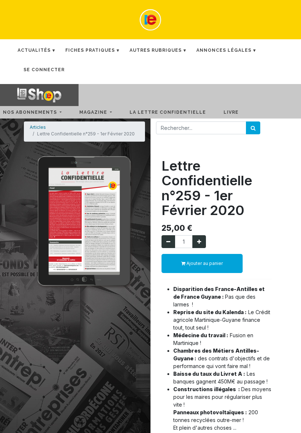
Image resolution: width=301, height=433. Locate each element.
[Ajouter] (199, 241)
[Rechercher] (253, 127)
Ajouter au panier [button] (204, 263)
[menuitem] (174, 112)
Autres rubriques (156, 50)
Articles (38, 127)
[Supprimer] (168, 241)
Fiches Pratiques (90, 50)
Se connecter (44, 69)
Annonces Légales (223, 50)
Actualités (34, 50)
